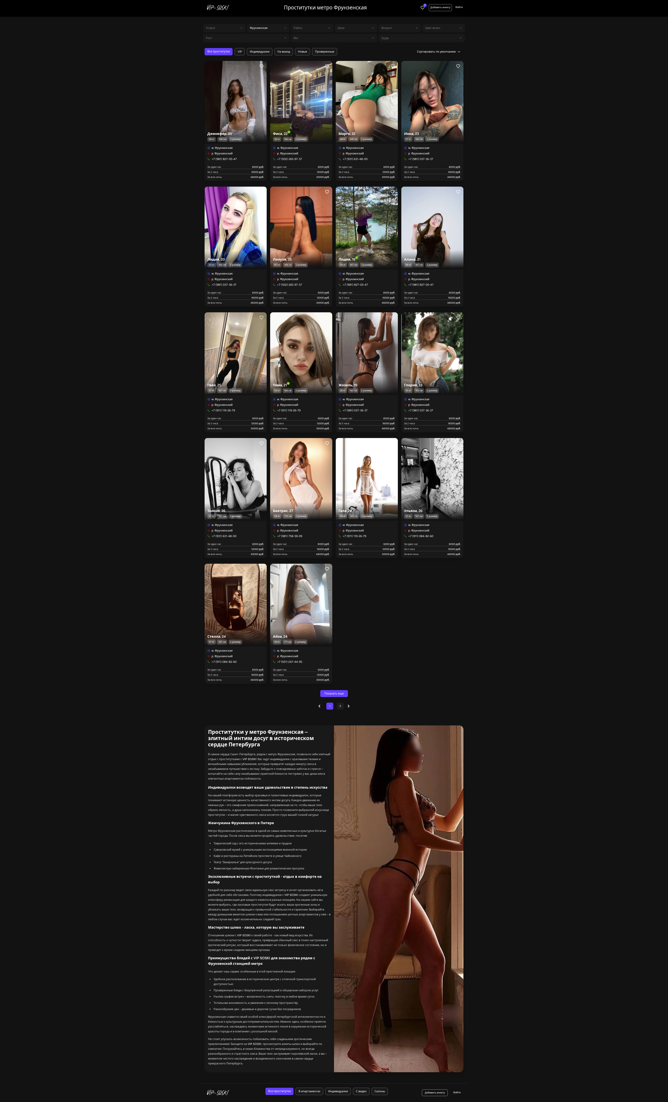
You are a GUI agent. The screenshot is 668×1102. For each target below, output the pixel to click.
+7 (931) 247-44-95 (289, 661)
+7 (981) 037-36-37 (420, 159)
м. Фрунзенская (222, 148)
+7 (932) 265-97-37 (289, 159)
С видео (361, 1091)
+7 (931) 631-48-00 (355, 159)
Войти (459, 7)
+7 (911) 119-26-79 (223, 410)
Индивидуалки (259, 51)
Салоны (380, 1091)
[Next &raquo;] (348, 706)
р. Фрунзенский (222, 153)
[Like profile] (261, 66)
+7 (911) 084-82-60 (420, 536)
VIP (240, 51)
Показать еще (334, 693)
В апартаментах (309, 1091)
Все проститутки (218, 51)
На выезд (283, 51)
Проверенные (324, 51)
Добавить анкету (440, 7)
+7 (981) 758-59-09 (289, 536)
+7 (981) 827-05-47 (224, 159)
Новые (302, 51)
